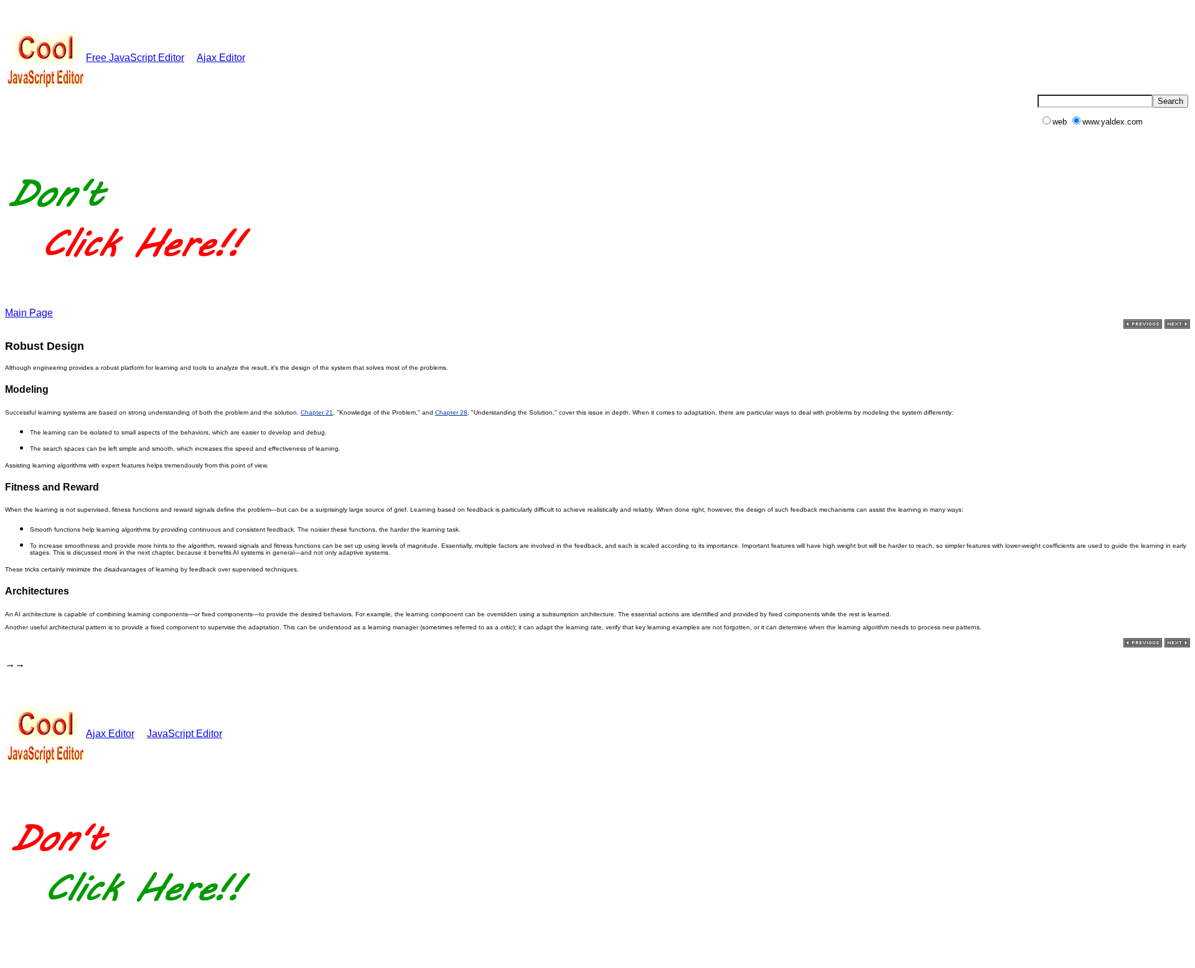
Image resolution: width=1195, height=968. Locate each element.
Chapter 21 (317, 412)
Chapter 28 (451, 412)
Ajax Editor (221, 57)
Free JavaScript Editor (135, 57)
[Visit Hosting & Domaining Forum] (129, 270)
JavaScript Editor (184, 733)
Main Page (29, 313)
